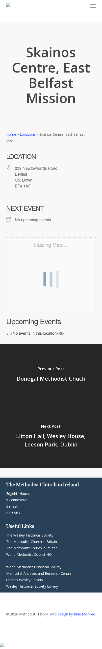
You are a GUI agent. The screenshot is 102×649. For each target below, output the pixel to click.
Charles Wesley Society (24, 579)
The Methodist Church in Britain (31, 541)
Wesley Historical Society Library (32, 586)
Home (11, 134)
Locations (28, 134)
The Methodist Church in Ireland (31, 548)
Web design (59, 614)
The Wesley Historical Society (29, 535)
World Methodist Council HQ (29, 554)
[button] (93, 5)
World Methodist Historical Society (33, 567)
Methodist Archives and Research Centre (38, 573)
